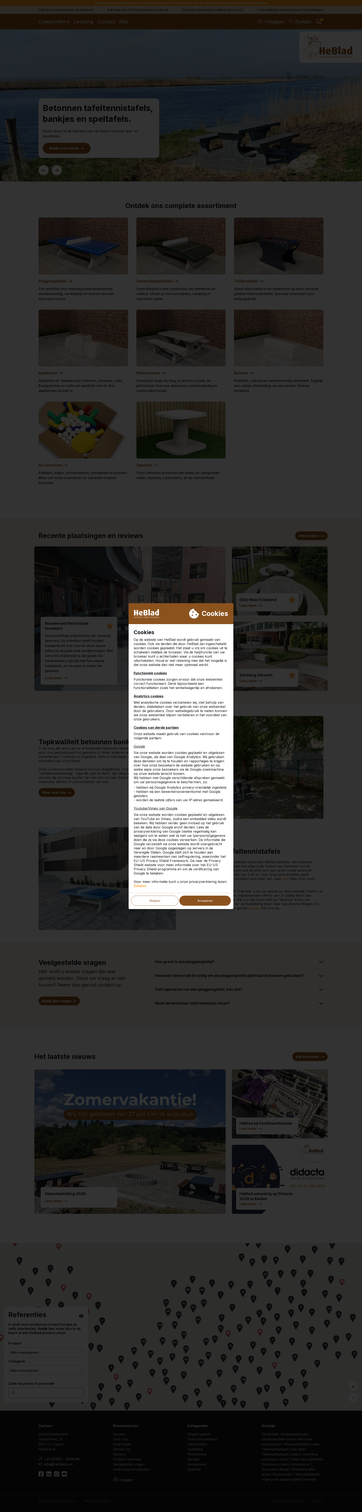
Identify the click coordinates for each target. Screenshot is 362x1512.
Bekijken (140, 886)
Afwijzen (154, 900)
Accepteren (205, 900)
